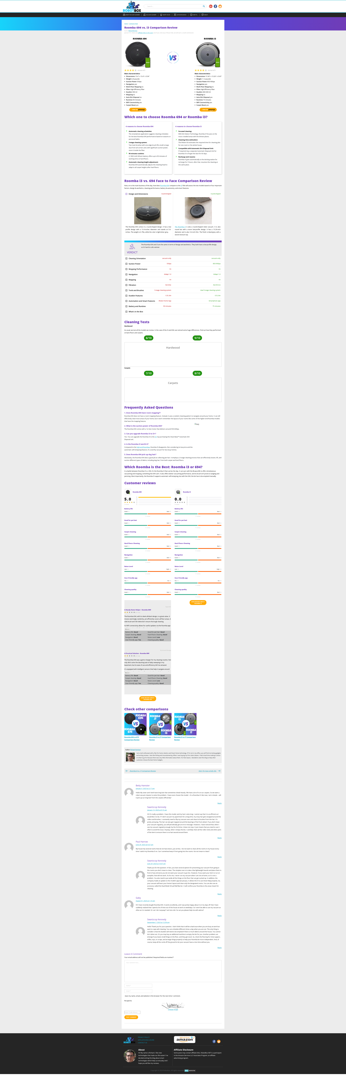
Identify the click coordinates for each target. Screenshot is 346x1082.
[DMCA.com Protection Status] (190, 1070)
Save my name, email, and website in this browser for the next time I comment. (152, 996)
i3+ (156, 437)
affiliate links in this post (145, 33)
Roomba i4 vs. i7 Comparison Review (142, 771)
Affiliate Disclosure (146, 1040)
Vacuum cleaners (151, 15)
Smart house (166, 15)
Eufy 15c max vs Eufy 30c (208, 771)
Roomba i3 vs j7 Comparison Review (160, 738)
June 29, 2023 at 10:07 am (156, 864)
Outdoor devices (181, 15)
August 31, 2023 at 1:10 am (145, 901)
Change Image (173, 1009)
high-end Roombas (143, 447)
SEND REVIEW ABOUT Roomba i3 (198, 602)
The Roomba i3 (180, 227)
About (206, 15)
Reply (220, 803)
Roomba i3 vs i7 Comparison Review (185, 738)
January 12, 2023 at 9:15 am (157, 810)
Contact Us (142, 1043)
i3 (181, 185)
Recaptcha (128, 1001)
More (127, 629)
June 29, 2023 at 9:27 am (144, 845)
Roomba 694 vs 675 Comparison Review (131, 738)
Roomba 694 (164, 185)
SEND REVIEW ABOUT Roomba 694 (147, 698)
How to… (195, 15)
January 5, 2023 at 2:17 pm (145, 788)
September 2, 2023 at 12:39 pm (158, 922)
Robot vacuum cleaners (133, 15)
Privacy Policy (144, 1037)
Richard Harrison (133, 31)
